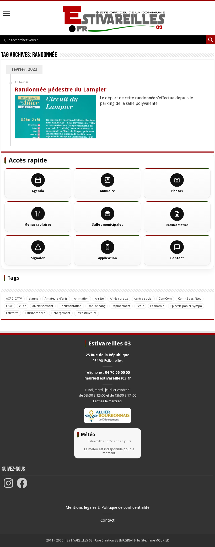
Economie (157, 306)
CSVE (9, 306)
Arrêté (99, 298)
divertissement (42, 306)
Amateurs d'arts (56, 298)
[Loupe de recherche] (210, 39)
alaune (33, 298)
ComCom (165, 298)
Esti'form (12, 313)
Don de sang (96, 306)
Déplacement (121, 306)
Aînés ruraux (119, 298)
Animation (81, 298)
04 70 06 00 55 (117, 372)
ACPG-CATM (14, 298)
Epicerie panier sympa (186, 306)
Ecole (140, 306)
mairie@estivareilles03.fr (107, 378)
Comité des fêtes (189, 298)
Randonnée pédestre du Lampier (60, 89)
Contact (107, 520)
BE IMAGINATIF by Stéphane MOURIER (142, 540)
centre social (143, 298)
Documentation (71, 306)
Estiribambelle (35, 313)
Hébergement (60, 313)
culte (22, 306)
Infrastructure (86, 313)
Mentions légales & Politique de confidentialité (107, 507)
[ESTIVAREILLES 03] (107, 19)
